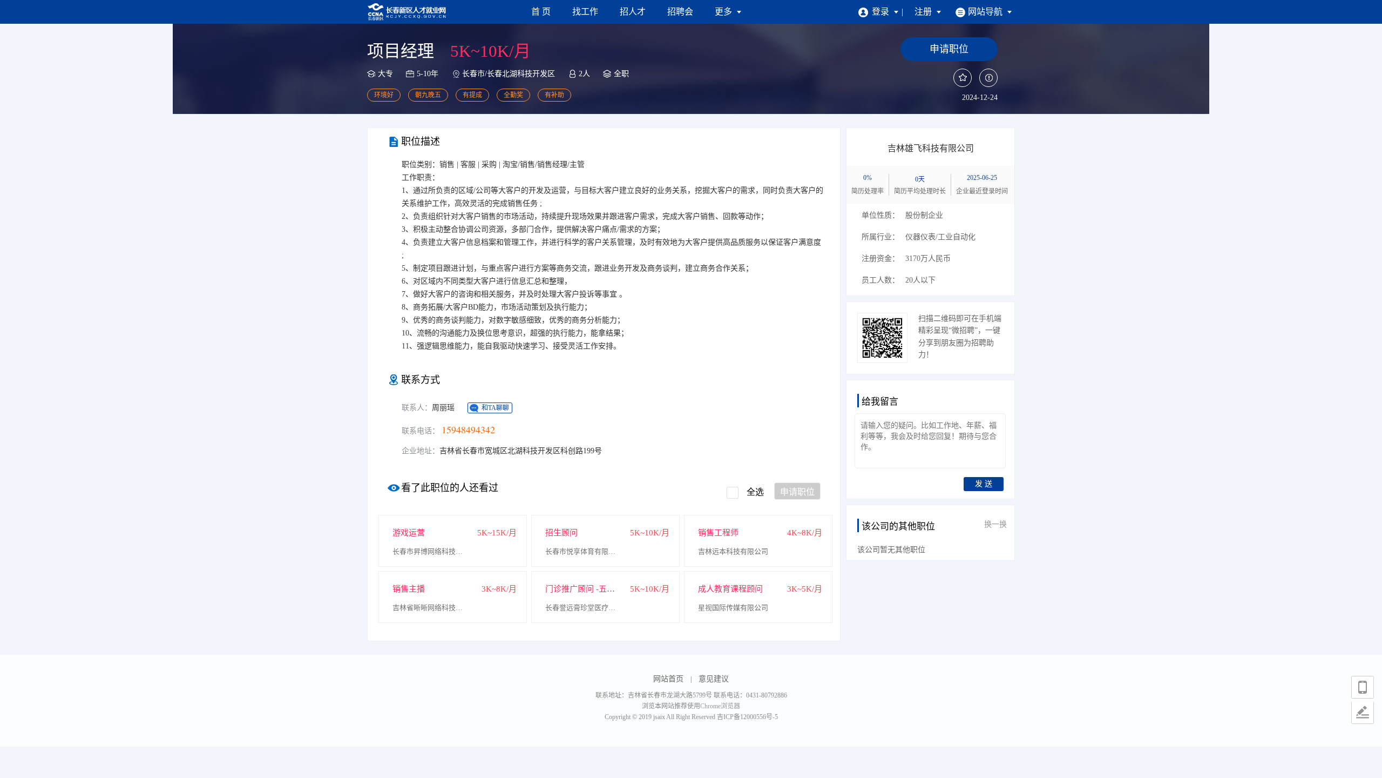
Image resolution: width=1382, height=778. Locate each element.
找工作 (585, 11)
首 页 (541, 11)
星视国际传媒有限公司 (733, 607)
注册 (924, 11)
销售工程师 (718, 532)
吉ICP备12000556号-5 (747, 717)
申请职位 (797, 492)
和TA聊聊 (495, 408)
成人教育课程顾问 (730, 589)
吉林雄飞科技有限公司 (931, 148)
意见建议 (714, 679)
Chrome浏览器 (720, 706)
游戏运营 (408, 532)
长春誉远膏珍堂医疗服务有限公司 (583, 607)
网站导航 (986, 11)
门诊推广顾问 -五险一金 (588, 589)
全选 (755, 492)
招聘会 (680, 11)
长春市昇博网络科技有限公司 (430, 551)
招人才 (633, 11)
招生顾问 (561, 532)
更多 (724, 11)
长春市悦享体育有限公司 (583, 551)
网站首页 (668, 679)
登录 (881, 11)
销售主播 (408, 589)
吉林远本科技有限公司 (733, 551)
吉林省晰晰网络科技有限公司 (430, 607)
